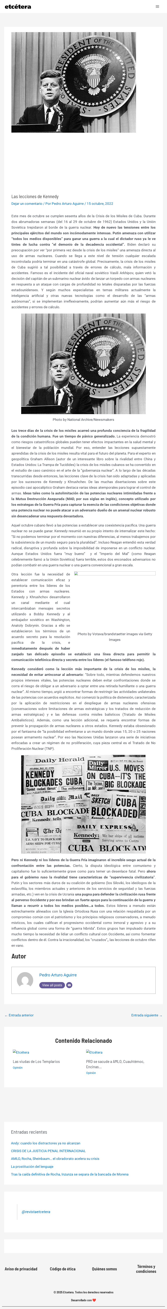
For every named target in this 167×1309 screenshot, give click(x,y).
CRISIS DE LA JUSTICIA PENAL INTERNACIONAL (48, 1151)
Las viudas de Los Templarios (36, 1061)
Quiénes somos (104, 1268)
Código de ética (63, 1268)
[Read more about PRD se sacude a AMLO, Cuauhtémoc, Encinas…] (94, 1052)
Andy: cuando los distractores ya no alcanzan (45, 1143)
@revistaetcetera (36, 1212)
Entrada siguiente (147, 1015)
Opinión (18, 1067)
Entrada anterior (19, 1015)
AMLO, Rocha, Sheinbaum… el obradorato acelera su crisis (55, 1159)
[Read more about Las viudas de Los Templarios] (21, 1052)
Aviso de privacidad (21, 1268)
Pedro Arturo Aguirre (58, 975)
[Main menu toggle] (157, 6)
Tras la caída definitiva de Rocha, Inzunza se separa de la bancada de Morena (70, 1174)
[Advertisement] (84, 163)
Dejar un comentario (26, 204)
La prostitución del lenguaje (32, 1167)
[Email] (69, 985)
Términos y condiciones (146, 1269)
